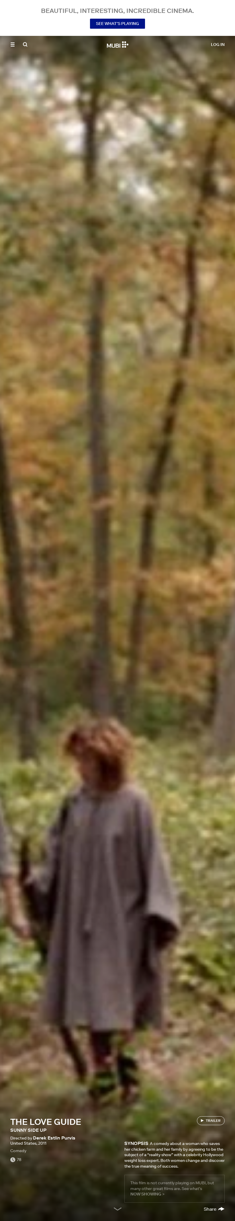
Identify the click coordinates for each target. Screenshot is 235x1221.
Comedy (18, 1150)
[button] (12, 44)
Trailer (213, 1120)
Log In (218, 44)
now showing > (147, 1194)
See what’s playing (117, 23)
